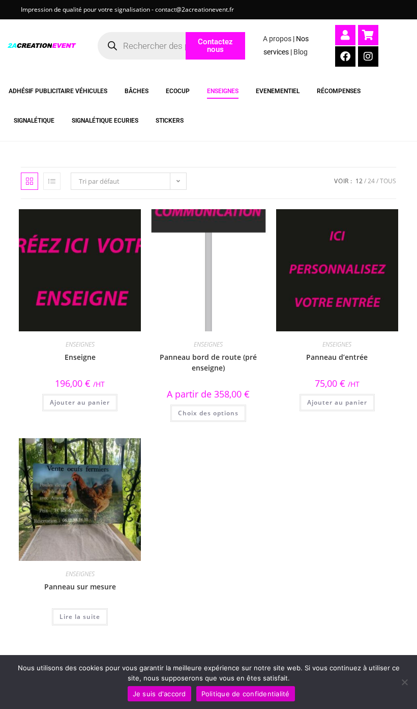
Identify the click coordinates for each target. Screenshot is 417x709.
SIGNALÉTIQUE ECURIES (105, 120)
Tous (388, 181)
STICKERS (170, 120)
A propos (277, 39)
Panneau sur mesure (80, 586)
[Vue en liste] (52, 181)
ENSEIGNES (223, 91)
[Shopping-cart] (368, 35)
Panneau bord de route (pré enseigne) (208, 362)
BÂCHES (136, 91)
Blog (300, 52)
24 (371, 181)
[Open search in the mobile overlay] (151, 46)
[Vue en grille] (29, 181)
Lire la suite (79, 616)
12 (359, 181)
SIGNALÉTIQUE (34, 120)
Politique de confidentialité (245, 694)
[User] (345, 35)
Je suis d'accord (159, 694)
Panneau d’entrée (337, 357)
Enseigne (80, 357)
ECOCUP (178, 91)
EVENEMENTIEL (278, 91)
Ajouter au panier (80, 402)
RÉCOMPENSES (339, 91)
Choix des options (208, 413)
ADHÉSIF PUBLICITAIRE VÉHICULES (58, 91)
